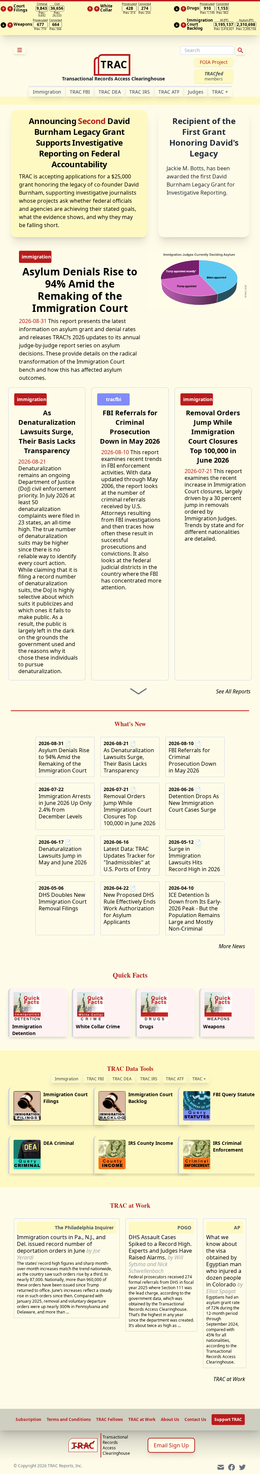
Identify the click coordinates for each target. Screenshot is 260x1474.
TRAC (220, 92)
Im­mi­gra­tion (47, 92)
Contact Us (195, 1419)
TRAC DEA (110, 92)
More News (232, 946)
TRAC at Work (229, 1379)
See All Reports (233, 691)
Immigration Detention (27, 1029)
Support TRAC (228, 1419)
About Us (170, 1419)
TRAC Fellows (109, 1419)
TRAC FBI (80, 92)
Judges (195, 92)
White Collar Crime (98, 1026)
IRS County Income (150, 1143)
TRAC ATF (168, 92)
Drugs (146, 1026)
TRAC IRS (139, 92)
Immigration (66, 1079)
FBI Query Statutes (235, 1094)
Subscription (28, 1419)
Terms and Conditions (69, 1419)
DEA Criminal (58, 1143)
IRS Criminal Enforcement (228, 1146)
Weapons (214, 1026)
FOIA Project (214, 62)
